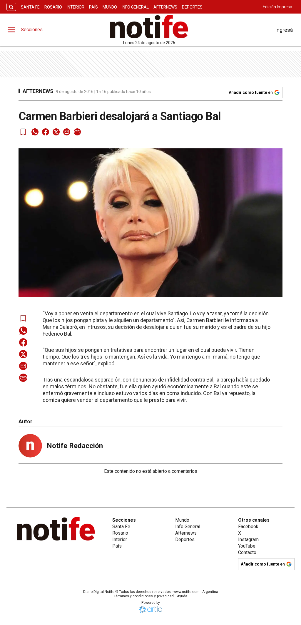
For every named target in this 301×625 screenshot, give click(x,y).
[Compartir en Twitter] (56, 131)
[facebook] (45, 131)
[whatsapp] (35, 131)
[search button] (11, 7)
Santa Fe (30, 7)
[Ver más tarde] (23, 132)
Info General (135, 7)
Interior (75, 7)
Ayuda (182, 596)
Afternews (165, 7)
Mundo (110, 7)
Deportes (192, 7)
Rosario (53, 7)
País (93, 7)
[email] (66, 131)
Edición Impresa (277, 6)
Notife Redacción (75, 446)
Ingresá (284, 30)
